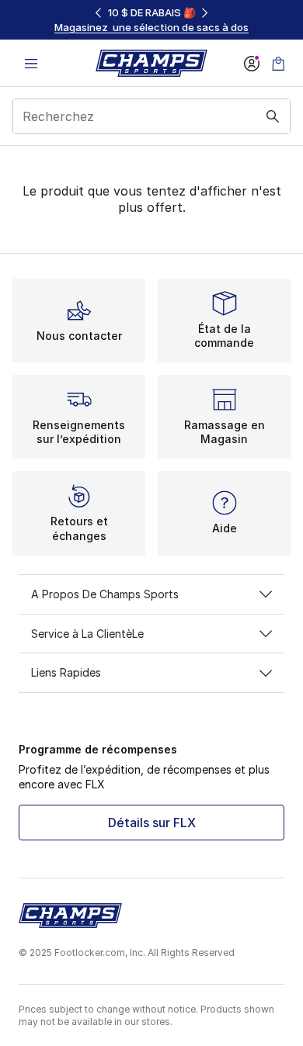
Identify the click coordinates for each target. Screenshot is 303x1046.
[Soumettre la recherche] (273, 116)
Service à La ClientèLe (87, 633)
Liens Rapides (66, 672)
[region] (151, 19)
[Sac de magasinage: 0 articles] (278, 63)
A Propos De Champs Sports (105, 594)
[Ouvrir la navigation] (31, 63)
